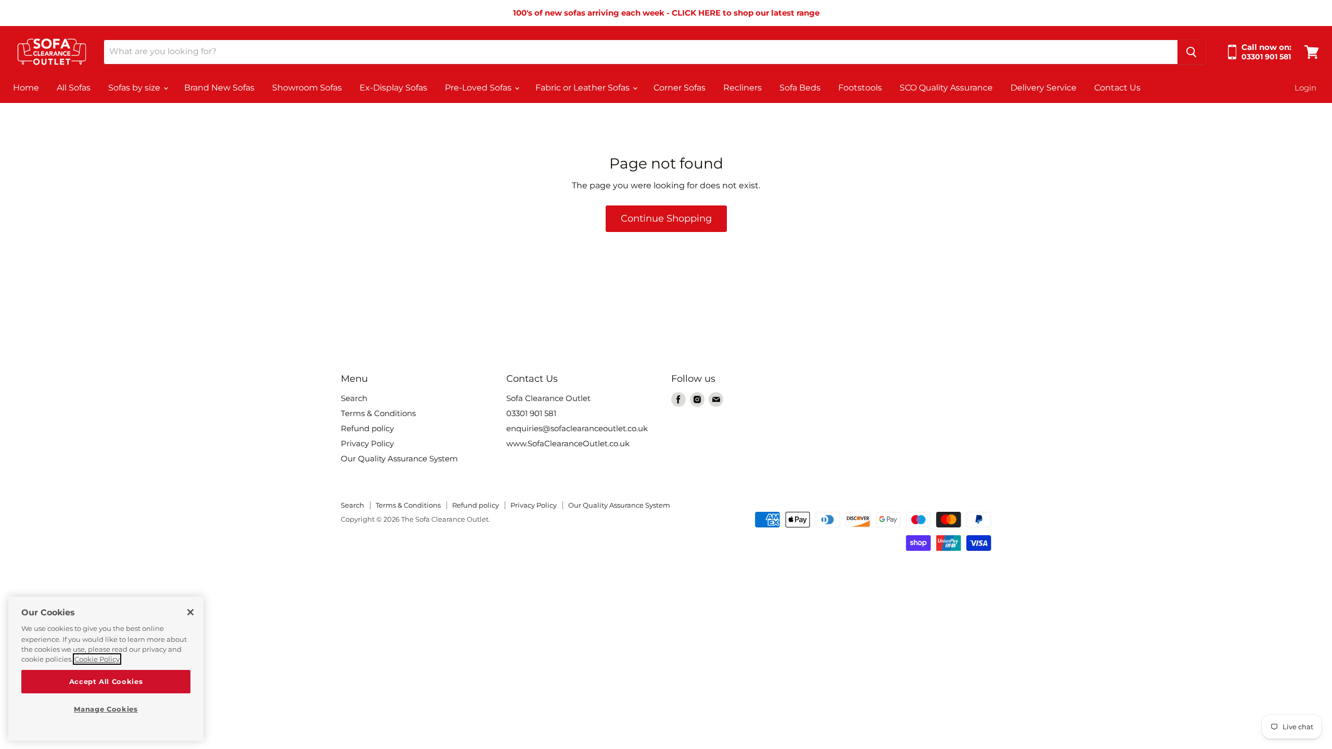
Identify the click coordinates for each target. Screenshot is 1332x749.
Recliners (742, 88)
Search (354, 398)
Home (26, 88)
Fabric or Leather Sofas (583, 88)
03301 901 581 (531, 413)
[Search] (1191, 52)
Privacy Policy (367, 443)
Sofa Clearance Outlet (548, 398)
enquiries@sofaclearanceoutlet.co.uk (577, 428)
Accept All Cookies (106, 681)
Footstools (860, 88)
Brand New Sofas (219, 88)
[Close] (190, 612)
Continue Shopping (666, 218)
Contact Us (1117, 88)
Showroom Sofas (307, 88)
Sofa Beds (800, 88)
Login (1305, 88)
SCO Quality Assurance (946, 88)
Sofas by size (135, 88)
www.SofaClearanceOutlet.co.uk (568, 443)
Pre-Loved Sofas (479, 88)
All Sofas (74, 88)
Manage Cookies (105, 709)
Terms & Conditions (378, 413)
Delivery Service (1043, 88)
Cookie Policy (97, 659)
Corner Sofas (680, 88)
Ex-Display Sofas (393, 88)
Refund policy (367, 428)
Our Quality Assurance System (399, 458)
